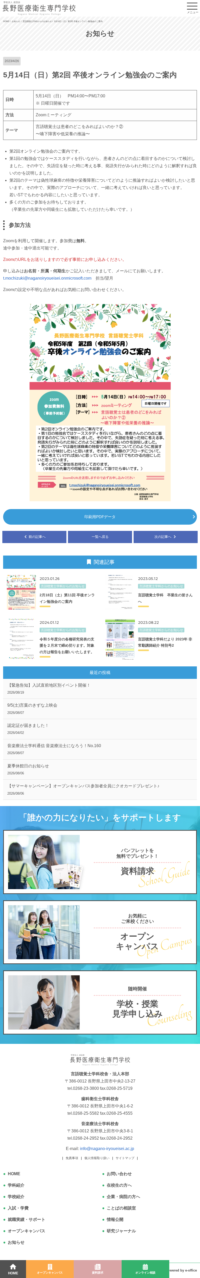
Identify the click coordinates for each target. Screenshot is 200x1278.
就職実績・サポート (26, 1219)
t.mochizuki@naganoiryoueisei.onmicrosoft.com (47, 278)
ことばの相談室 (121, 1208)
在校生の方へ (119, 1185)
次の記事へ (163, 537)
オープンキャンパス (26, 1231)
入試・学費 (18, 1208)
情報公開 (115, 1219)
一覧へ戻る (100, 537)
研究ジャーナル (121, 1231)
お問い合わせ (119, 1174)
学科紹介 (16, 1185)
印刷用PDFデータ (100, 517)
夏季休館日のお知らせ (28, 769)
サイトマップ (125, 1158)
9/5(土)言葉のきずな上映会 (32, 708)
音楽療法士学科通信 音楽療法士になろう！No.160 (54, 749)
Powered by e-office (181, 1270)
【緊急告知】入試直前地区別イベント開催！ (49, 688)
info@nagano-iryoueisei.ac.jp (107, 1148)
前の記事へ (37, 537)
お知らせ (16, 1242)
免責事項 (72, 1158)
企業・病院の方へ (123, 1196)
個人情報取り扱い (96, 1158)
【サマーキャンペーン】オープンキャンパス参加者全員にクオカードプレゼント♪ (83, 789)
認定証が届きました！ (28, 729)
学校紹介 (16, 1196)
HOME (14, 1174)
